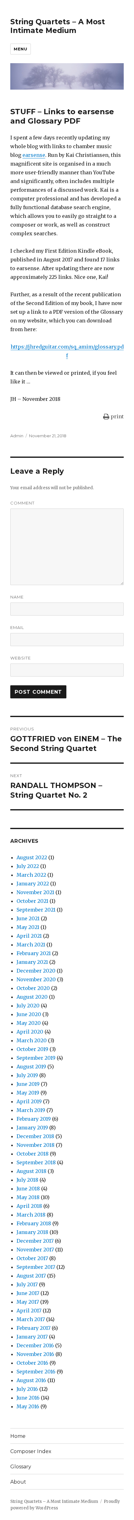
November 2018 (36, 1145)
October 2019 (32, 1049)
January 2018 (32, 1232)
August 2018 (31, 1171)
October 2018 (33, 1154)
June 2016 (28, 1398)
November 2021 (35, 892)
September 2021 (36, 910)
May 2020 (29, 1023)
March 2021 (31, 944)
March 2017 (31, 1319)
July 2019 (27, 1075)
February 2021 (34, 953)
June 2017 (28, 1293)
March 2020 (32, 1040)
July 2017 (27, 1284)
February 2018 (34, 1223)
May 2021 (28, 927)
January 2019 (32, 1127)
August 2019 (31, 1066)
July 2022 (28, 866)
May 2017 (28, 1302)
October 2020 (33, 988)
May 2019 (28, 1093)
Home (18, 1436)
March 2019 (31, 1110)
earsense (33, 155)
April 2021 (29, 936)
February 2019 (34, 1119)
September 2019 (36, 1058)
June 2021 (28, 918)
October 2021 (32, 901)
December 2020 (36, 971)
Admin (16, 435)
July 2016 (27, 1389)
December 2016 (35, 1345)
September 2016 (36, 1371)
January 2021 (32, 962)
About (18, 1482)
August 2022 (32, 857)
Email (17, 627)
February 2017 (33, 1328)
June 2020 (29, 1014)
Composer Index (30, 1451)
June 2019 (28, 1084)
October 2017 (32, 1258)
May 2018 (28, 1197)
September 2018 (36, 1162)
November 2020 (36, 979)
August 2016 (31, 1380)
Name (17, 596)
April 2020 (30, 1032)
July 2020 (28, 1005)
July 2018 (27, 1180)
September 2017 (36, 1267)
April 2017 (29, 1310)
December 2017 (35, 1241)
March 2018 (31, 1215)
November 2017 (35, 1249)
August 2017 (31, 1276)
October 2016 (32, 1363)
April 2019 (29, 1101)
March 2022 (31, 875)
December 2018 (35, 1136)
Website (20, 657)
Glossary (20, 1467)
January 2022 (33, 883)
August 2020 (32, 997)
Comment (22, 502)
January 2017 (32, 1337)
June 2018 (28, 1188)
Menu (20, 48)
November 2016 (35, 1354)
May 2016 (28, 1406)
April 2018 (29, 1206)
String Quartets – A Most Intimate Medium (57, 26)
